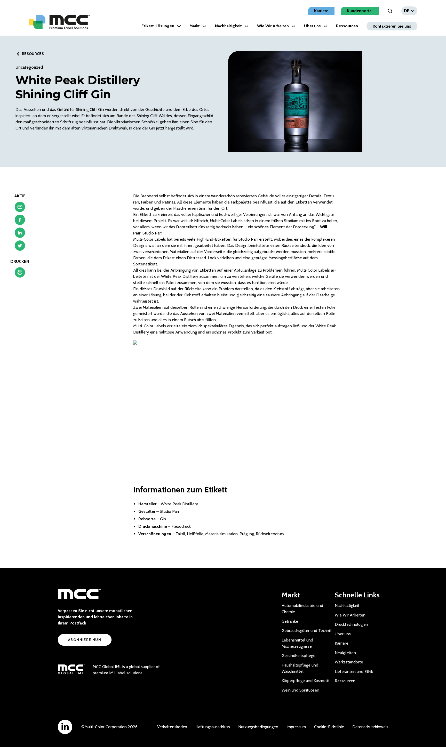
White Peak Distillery (179, 503)
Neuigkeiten (345, 652)
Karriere (321, 10)
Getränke (290, 621)
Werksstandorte (349, 662)
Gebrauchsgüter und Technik (307, 630)
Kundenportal (359, 10)
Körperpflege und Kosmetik (306, 680)
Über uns (312, 25)
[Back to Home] (59, 22)
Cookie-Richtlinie (329, 726)
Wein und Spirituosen (300, 690)
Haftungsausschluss (212, 726)
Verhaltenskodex (172, 726)
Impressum (296, 726)
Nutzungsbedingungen (258, 726)
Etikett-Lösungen (157, 25)
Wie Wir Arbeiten (273, 25)
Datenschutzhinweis (370, 726)
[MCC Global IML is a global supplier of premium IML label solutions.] (71, 670)
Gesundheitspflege (298, 655)
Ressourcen (347, 25)
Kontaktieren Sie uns (392, 25)
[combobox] (409, 10)
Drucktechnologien (351, 624)
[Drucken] (20, 273)
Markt (194, 25)
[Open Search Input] (390, 10)
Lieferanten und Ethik (354, 671)
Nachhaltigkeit (228, 25)
